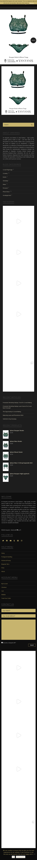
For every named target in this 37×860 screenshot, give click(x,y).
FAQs (2, 568)
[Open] (18, 221)
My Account (4, 583)
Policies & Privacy (6, 560)
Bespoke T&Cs (5, 564)
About (3, 571)
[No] (35, 854)
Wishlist (3, 594)
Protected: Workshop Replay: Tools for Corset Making (17, 402)
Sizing (2, 553)
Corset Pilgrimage (8, 170)
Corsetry (6, 173)
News (5, 184)
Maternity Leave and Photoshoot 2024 (13, 415)
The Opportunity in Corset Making (12, 411)
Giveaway (6, 181)
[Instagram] (32, 234)
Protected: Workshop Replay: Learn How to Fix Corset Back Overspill (17, 407)
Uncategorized (7, 195)
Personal (6, 188)
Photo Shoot (7, 192)
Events (5, 177)
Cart (2, 591)
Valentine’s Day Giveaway (9, 419)
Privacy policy (21, 857)
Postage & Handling (6, 557)
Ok (13, 857)
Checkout (3, 587)
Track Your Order (6, 598)
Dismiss (32, 3)
